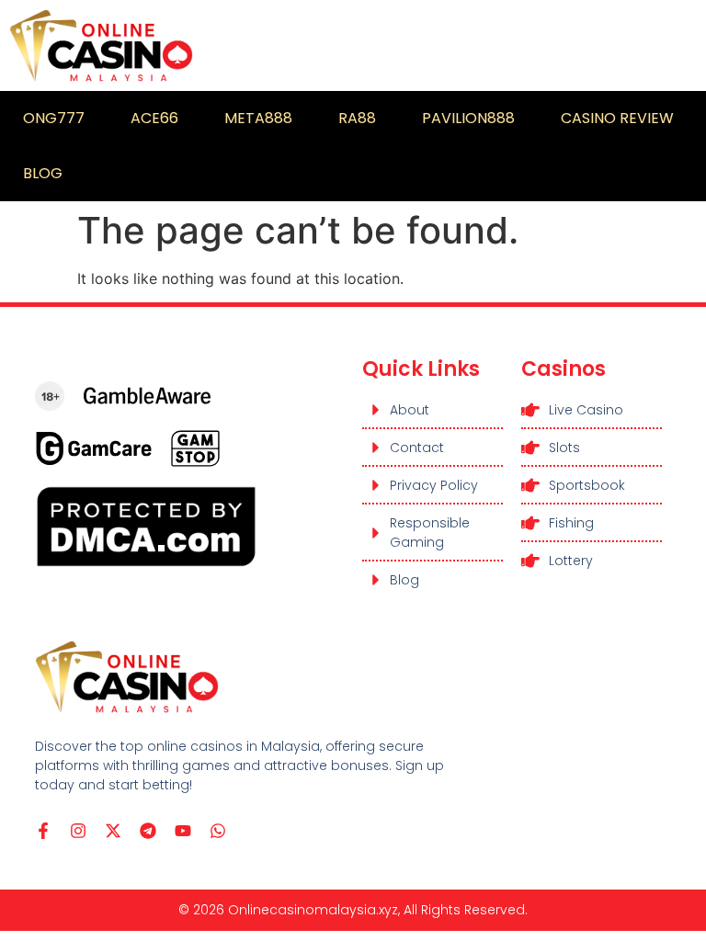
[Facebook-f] (43, 830)
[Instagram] (78, 830)
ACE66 (154, 118)
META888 (258, 118)
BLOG (43, 173)
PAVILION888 (468, 118)
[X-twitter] (113, 830)
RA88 (357, 118)
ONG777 (54, 118)
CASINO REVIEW (617, 118)
